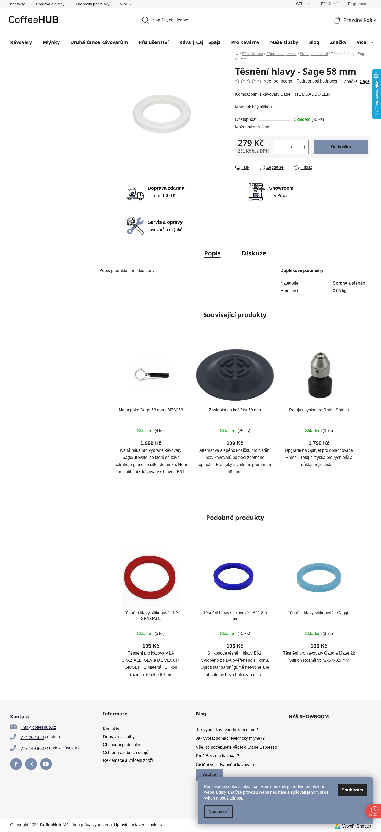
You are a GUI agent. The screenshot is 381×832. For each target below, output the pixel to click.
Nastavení (218, 811)
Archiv (209, 774)
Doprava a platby (50, 4)
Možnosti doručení (252, 127)
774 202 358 (32, 737)
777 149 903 (32, 748)
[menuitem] (21, 42)
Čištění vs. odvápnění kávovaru (225, 765)
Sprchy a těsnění (349, 283)
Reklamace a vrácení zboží (128, 760)
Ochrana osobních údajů (125, 752)
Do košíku (341, 147)
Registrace (357, 4)
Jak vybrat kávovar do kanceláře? (227, 729)
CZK (300, 4)
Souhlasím (352, 790)
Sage (365, 81)
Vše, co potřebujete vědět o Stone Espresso (236, 747)
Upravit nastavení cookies (138, 825)
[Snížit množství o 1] (278, 147)
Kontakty (17, 4)
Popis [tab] (212, 253)
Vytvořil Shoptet (356, 826)
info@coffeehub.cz (38, 727)
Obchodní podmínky (92, 4)
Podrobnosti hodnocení (318, 81)
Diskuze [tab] (254, 253)
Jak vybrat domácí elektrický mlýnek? (230, 738)
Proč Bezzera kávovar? (217, 756)
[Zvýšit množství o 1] (304, 147)
